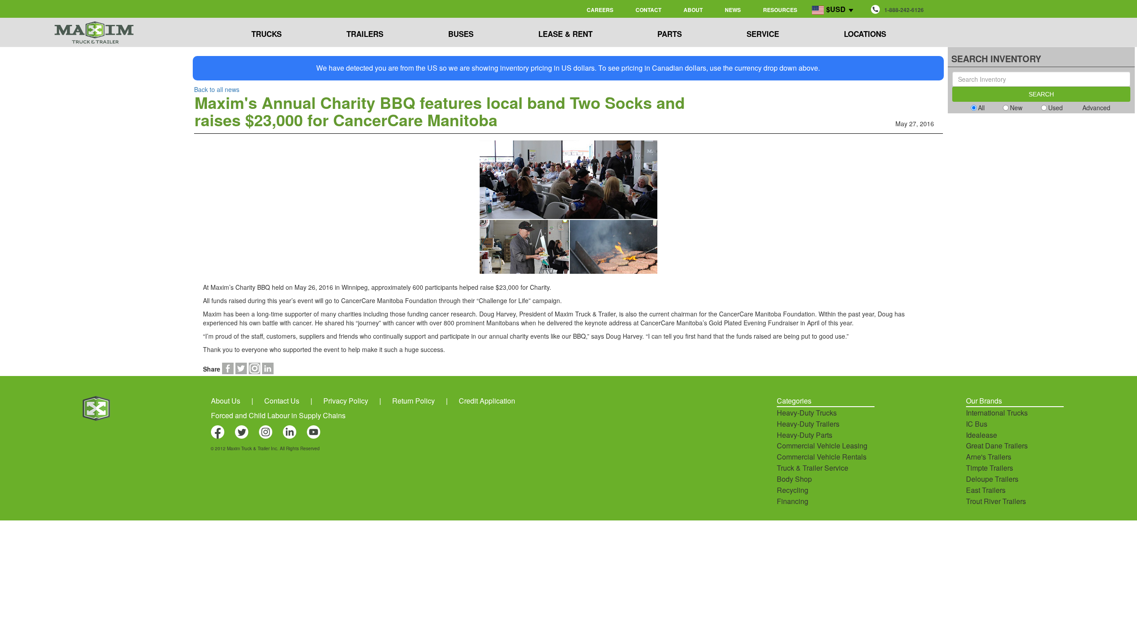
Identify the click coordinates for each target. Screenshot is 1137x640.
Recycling (792, 490)
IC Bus (976, 424)
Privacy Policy (345, 401)
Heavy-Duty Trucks (807, 413)
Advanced (1096, 107)
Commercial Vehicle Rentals (822, 457)
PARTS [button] (669, 33)
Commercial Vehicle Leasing (822, 445)
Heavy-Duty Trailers (808, 424)
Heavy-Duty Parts (804, 435)
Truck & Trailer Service (812, 468)
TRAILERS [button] (364, 33)
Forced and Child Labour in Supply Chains (278, 415)
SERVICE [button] (763, 33)
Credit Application (487, 401)
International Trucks (997, 413)
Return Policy (413, 401)
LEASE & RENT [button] (565, 33)
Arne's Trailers (988, 457)
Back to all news (216, 89)
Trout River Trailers (996, 501)
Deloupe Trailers (992, 479)
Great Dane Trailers (997, 445)
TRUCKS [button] (266, 33)
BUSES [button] (460, 33)
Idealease (981, 435)
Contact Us (281, 401)
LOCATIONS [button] (865, 33)
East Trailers (986, 490)
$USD (836, 9)
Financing (792, 501)
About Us (225, 401)
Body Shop (794, 479)
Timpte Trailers (989, 468)
